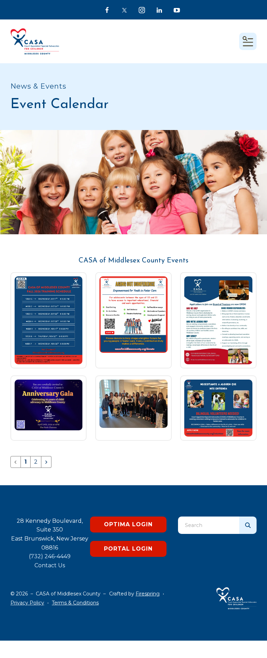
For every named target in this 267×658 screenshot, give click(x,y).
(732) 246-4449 (50, 556)
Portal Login (128, 548)
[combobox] (208, 525)
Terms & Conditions (75, 603)
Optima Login (128, 524)
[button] (248, 41)
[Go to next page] (46, 462)
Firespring (148, 594)
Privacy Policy (27, 603)
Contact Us (49, 565)
